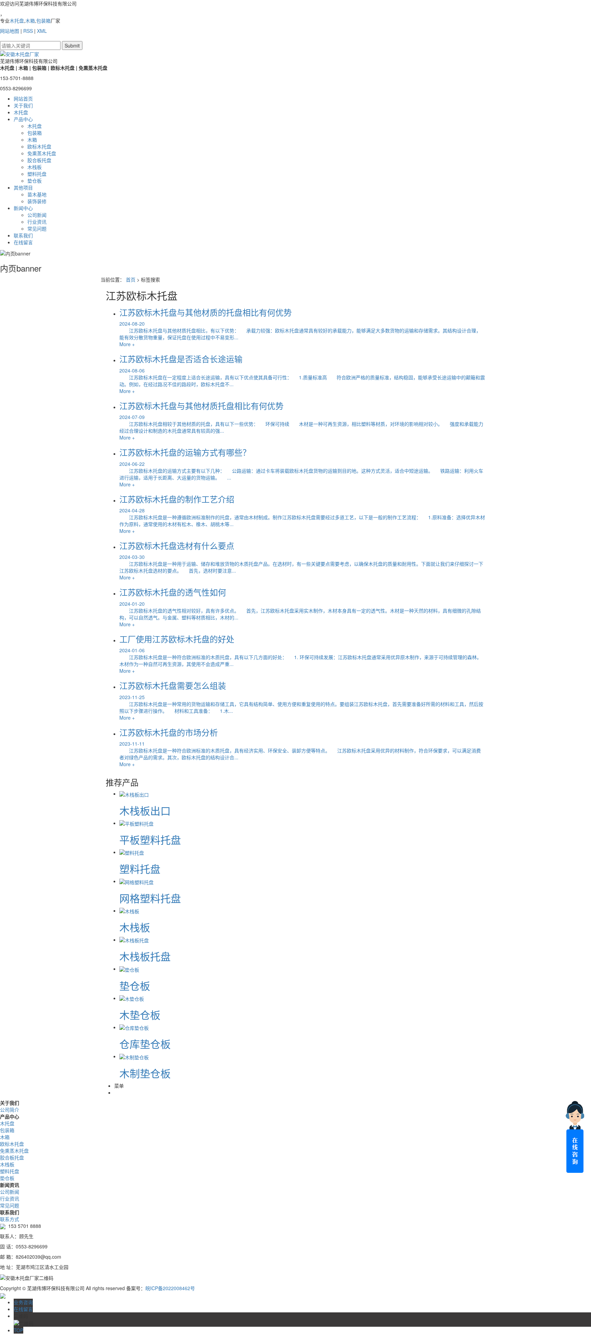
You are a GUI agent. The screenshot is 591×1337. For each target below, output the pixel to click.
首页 (130, 279)
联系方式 (9, 1219)
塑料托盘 (37, 173)
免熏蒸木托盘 (41, 153)
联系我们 (23, 235)
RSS (28, 30)
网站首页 (23, 98)
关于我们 (23, 105)
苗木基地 (37, 194)
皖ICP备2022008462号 (170, 1288)
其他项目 (23, 187)
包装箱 (43, 20)
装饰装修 (37, 201)
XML (42, 30)
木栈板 (34, 166)
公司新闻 (37, 214)
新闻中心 (23, 208)
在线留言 (23, 242)
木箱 (30, 20)
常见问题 (37, 228)
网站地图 (9, 30)
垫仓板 (34, 180)
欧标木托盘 (39, 146)
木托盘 (17, 20)
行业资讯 (37, 221)
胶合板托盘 (39, 160)
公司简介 (9, 1109)
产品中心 (23, 119)
